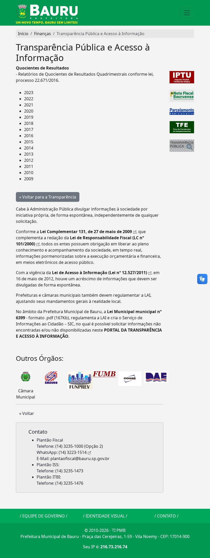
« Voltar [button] (26, 413)
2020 (28, 111)
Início (23, 33)
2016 (28, 135)
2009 (28, 179)
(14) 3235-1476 (69, 483)
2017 (28, 129)
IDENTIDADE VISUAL (105, 516)
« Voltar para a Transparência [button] (47, 197)
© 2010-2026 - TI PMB (105, 530)
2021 (28, 105)
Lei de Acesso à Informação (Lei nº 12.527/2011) (99, 272)
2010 (28, 172)
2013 (28, 154)
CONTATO (166, 516)
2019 (28, 117)
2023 (28, 92)
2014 (28, 148)
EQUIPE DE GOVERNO (43, 516)
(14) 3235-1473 (69, 471)
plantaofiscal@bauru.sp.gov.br (80, 458)
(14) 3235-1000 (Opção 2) (79, 446)
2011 (28, 166)
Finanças (42, 33)
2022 (28, 99)
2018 (28, 123)
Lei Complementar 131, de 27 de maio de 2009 (86, 231)
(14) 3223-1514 (73, 452)
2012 (28, 160)
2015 (28, 142)
